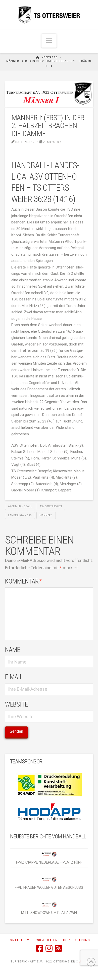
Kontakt (15, 940)
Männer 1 (46, 515)
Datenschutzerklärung (68, 940)
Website (16, 704)
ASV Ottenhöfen (51, 506)
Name (12, 649)
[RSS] (58, 948)
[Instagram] (49, 948)
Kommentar (23, 581)
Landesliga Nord (20, 515)
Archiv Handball (20, 506)
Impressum (35, 940)
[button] (49, 41)
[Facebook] (39, 948)
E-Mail (14, 677)
